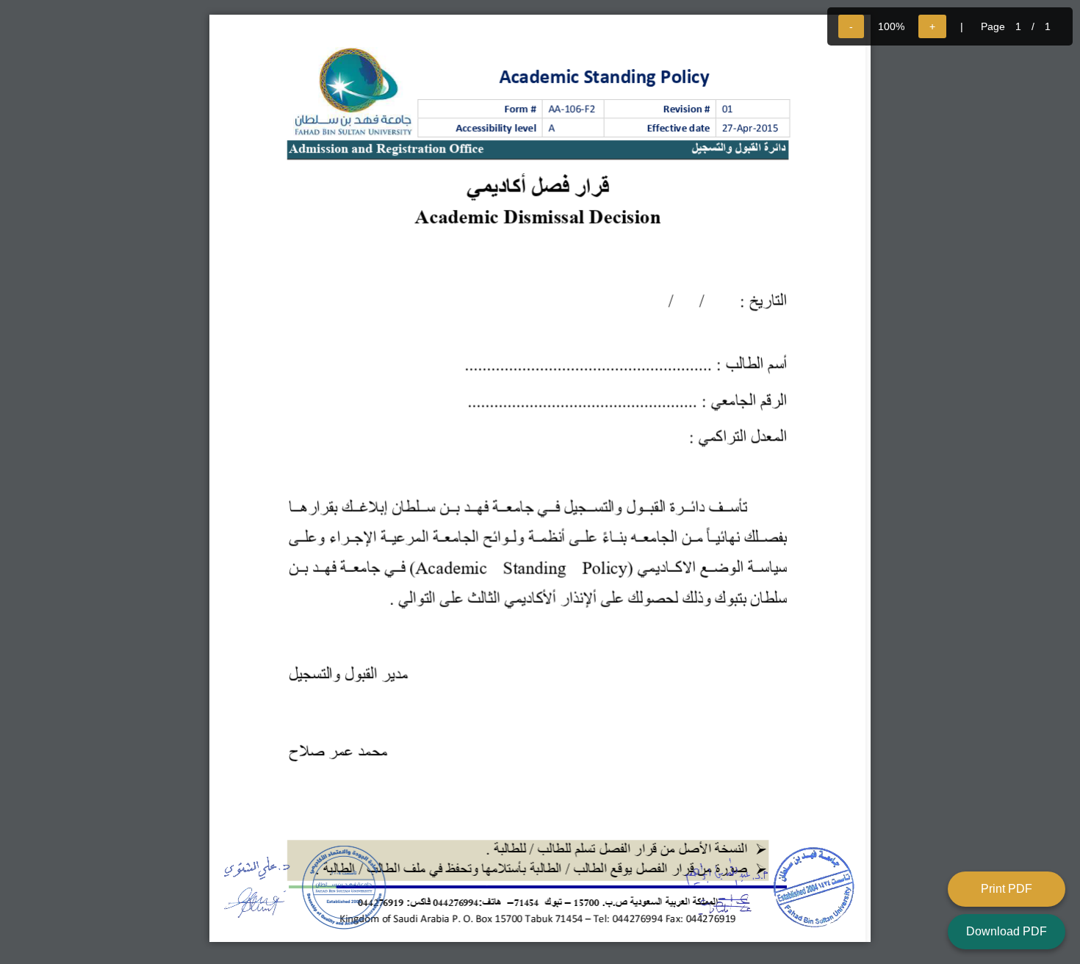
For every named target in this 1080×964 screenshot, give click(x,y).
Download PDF (1006, 931)
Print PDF (1006, 889)
